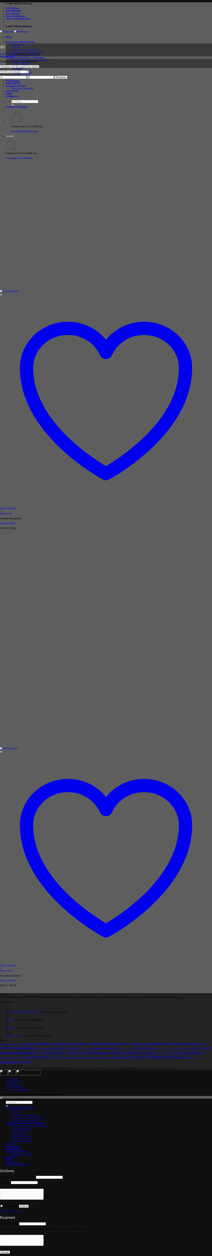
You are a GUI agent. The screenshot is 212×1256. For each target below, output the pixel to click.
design (157, 1044)
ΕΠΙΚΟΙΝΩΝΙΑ (13, 11)
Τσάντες (10, 1020)
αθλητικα (185, 1057)
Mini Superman (8, 980)
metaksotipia (11, 1053)
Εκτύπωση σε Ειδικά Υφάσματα (28, 52)
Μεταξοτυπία (18, 44)
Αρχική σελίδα (7, 54)
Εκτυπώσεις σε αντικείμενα (25, 50)
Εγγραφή (5, 1252)
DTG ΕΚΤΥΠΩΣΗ (21, 1131)
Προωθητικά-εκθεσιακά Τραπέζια (23, 1012)
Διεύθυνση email (9, 1224)
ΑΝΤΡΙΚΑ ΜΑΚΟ (39, 1057)
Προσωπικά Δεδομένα (18, 19)
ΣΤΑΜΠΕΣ (138, 1057)
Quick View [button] (6, 513)
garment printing (65, 1048)
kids (156, 1049)
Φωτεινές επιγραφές (22, 1139)
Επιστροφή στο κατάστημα (25, 131)
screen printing (89, 1053)
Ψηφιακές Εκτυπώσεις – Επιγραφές (25, 57)
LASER (10, 1144)
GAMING (45, 1049)
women (4, 1057)
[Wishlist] (1, 294)
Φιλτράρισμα (61, 77)
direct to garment (178, 1044)
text (170, 1053)
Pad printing (12, 81)
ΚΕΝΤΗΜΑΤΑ (13, 83)
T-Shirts (15, 47)
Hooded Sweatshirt (104, 1048)
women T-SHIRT (18, 1058)
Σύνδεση (23, 1206)
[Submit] (13, 105)
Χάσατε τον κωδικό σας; (12, 1211)
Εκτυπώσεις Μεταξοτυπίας (20, 42)
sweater (132, 1053)
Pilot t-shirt (66, 1053)
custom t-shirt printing (134, 1044)
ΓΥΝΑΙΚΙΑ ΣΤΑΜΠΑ (62, 1058)
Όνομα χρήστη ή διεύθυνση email (17, 1177)
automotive (7, 1044)
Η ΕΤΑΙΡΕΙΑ (12, 8)
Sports (106, 1053)
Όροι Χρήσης (13, 13)
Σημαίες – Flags (14, 1035)
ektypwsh (31, 1048)
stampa (118, 1053)
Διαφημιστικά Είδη (16, 86)
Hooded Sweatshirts (126, 1049)
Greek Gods (85, 1049)
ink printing (143, 1048)
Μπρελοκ (10, 1028)
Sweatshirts (148, 1053)
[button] (9, 37)
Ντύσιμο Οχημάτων (21, 1128)
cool (52, 1044)
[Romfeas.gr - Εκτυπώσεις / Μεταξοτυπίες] (14, 31)
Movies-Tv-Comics (39, 1053)
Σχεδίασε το (12, 96)
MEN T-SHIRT (201, 1048)
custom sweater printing (96, 1044)
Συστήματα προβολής (23, 88)
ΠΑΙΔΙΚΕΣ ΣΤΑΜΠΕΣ (84, 1058)
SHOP (9, 94)
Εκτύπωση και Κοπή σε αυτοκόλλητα (30, 1126)
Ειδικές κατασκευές (21, 1141)
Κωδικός (5, 1182)
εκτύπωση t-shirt (15, 1062)
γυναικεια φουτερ (198, 1058)
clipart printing (37, 1044)
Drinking (199, 1044)
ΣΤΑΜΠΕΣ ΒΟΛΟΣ (163, 1057)
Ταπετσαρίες (18, 1133)
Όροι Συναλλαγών (16, 16)
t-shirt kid (163, 1053)
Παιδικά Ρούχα (105, 1058)
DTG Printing (11, 1048)
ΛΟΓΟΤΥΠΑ (12, 91)
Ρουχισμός (122, 1057)
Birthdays (19, 1044)
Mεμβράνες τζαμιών (21, 1136)
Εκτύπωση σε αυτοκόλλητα (25, 1120)
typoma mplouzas (188, 1053)
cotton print (65, 1044)
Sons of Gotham (8, 523)
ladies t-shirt (184, 1049)
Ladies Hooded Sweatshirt (168, 1049)
